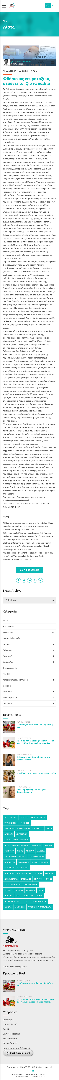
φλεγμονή (20, 907)
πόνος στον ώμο (12, 901)
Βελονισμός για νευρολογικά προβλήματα (24, 828)
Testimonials (17, 1074)
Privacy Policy (38, 1077)
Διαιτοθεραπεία (10, 1039)
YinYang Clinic (9, 626)
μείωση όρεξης (31, 884)
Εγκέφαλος (24, 71)
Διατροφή (11, 71)
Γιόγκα (49, 828)
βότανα (38, 873)
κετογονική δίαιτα (13, 884)
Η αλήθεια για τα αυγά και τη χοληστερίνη (36, 773)
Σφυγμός (48, 845)
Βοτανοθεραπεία (10, 1043)
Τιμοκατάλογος (22, 1077)
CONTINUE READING (29, 570)
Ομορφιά (7, 686)
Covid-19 (23, 817)
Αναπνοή (25, 823)
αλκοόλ (40, 851)
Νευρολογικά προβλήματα (16, 845)
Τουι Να (6, 1029)
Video (5, 620)
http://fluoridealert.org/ (18, 500)
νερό (18, 896)
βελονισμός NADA (40, 862)
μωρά (40, 890)
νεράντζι (9, 896)
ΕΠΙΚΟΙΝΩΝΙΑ (31, 1074)
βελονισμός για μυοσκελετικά (18, 873)
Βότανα (6, 644)
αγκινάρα (30, 851)
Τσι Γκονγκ (8, 692)
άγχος (20, 851)
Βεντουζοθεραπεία (11, 638)
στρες (26, 901)
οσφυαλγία (28, 896)
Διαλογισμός (21, 834)
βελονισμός (23, 862)
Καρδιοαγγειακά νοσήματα (16, 840)
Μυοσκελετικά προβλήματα (15, 680)
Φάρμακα (7, 703)
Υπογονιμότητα (10, 698)
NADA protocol (38, 817)
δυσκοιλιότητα (11, 879)
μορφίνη (30, 890)
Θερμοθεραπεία (10, 668)
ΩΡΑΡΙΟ (43, 1074)
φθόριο (8, 907)
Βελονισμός (8, 632)
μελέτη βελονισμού (14, 890)
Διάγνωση (7, 650)
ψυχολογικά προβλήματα (39, 907)
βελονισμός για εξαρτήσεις (16, 868)
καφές (49, 879)
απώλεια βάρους (36, 857)
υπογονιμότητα (39, 901)
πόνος (40, 896)
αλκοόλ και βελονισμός (15, 857)
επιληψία (38, 879)
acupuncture (11, 817)
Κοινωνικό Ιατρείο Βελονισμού (16, 1048)
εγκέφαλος (26, 879)
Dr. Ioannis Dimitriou (22, 62)
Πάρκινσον (36, 845)
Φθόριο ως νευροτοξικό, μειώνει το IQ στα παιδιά (26, 81)
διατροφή (49, 873)
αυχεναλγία (10, 862)
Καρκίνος (7, 674)
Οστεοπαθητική (10, 1024)
